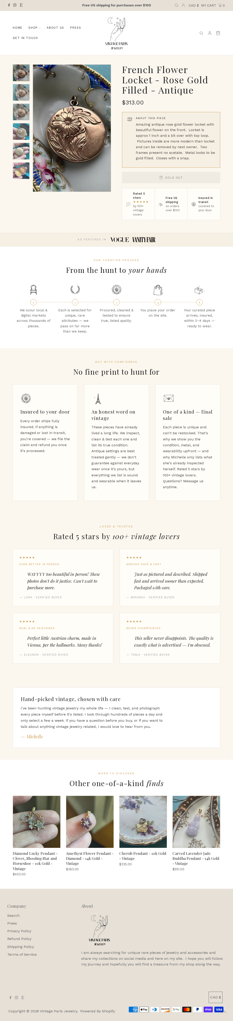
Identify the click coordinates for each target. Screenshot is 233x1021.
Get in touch (25, 38)
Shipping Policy (20, 947)
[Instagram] (15, 5)
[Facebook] (9, 5)
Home (18, 27)
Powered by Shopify (97, 1011)
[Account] (210, 33)
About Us (55, 27)
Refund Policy (19, 939)
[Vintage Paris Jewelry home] (116, 33)
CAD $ (194, 5)
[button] (21, 72)
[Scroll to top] (223, 1011)
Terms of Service (22, 954)
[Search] (201, 33)
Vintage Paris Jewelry (58, 1011)
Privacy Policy (19, 931)
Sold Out (174, 177)
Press (75, 27)
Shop (33, 27)
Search (13, 915)
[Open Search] (177, 5)
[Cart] (218, 33)
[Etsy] (21, 5)
